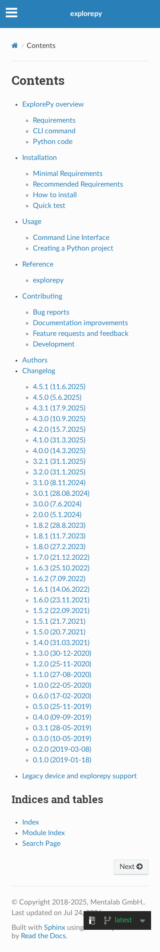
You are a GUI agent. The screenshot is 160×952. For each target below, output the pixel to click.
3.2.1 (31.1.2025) (59, 461)
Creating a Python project (73, 248)
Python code (52, 141)
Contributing (42, 296)
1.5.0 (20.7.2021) (59, 632)
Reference (37, 264)
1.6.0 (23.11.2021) (61, 600)
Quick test (49, 205)
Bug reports (51, 312)
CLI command (54, 131)
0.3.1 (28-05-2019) (62, 728)
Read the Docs (43, 936)
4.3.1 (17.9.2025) (59, 408)
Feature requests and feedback (80, 333)
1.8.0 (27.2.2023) (59, 546)
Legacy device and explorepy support (79, 776)
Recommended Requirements (78, 184)
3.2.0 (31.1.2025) (59, 472)
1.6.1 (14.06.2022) (61, 589)
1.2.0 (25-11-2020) (62, 664)
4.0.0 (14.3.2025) (59, 450)
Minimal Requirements (68, 173)
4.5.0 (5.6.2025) (57, 397)
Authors (35, 360)
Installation (39, 157)
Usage (31, 221)
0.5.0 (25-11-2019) (62, 706)
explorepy (86, 13)
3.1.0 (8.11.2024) (59, 482)
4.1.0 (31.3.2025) (59, 440)
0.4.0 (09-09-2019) (62, 717)
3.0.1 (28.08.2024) (61, 493)
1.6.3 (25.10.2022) (61, 568)
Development (54, 344)
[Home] (15, 45)
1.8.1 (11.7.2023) (59, 536)
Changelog (38, 370)
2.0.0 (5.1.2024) (57, 514)
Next (128, 866)
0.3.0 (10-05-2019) (62, 738)
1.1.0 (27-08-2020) (62, 674)
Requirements (54, 120)
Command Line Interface (71, 237)
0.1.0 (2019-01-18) (62, 760)
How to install (55, 195)
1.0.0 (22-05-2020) (62, 685)
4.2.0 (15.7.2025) (59, 429)
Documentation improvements (80, 323)
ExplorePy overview (53, 104)
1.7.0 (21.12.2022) (61, 557)
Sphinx (54, 927)
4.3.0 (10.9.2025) (59, 418)
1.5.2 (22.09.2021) (61, 610)
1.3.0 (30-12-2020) (62, 653)
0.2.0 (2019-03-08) (62, 749)
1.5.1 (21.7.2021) (59, 621)
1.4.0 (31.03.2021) (61, 642)
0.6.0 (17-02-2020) (62, 696)
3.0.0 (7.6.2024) (57, 504)
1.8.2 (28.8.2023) (59, 525)
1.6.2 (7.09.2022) (59, 578)
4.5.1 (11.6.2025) (59, 386)
